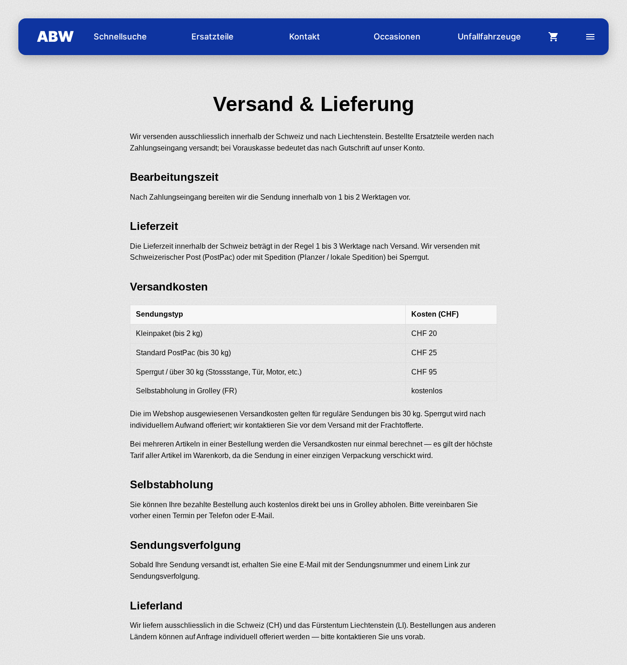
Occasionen (397, 36)
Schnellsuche (120, 36)
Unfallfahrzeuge (489, 36)
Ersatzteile (212, 36)
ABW (55, 36)
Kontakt (304, 36)
